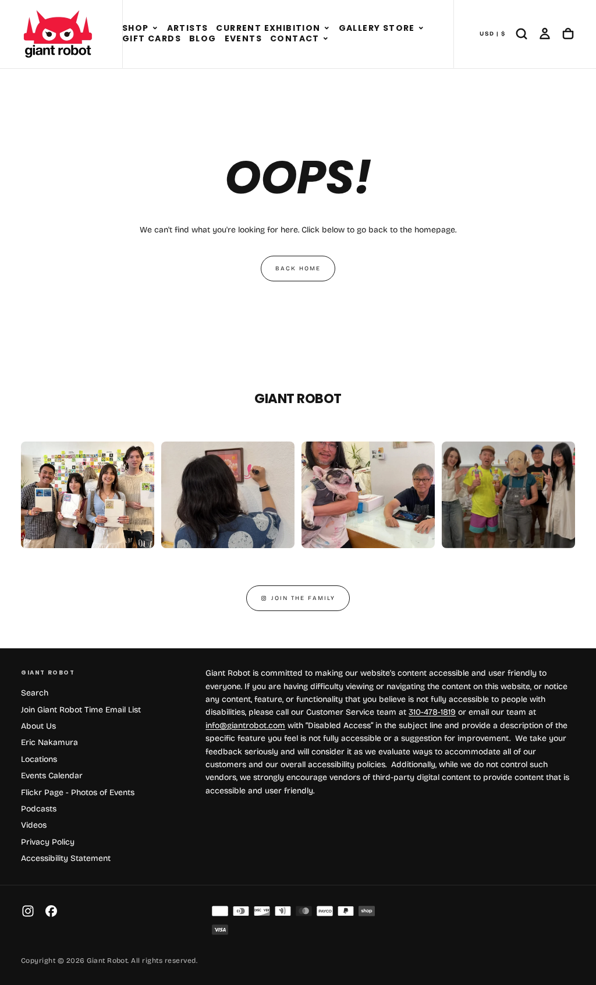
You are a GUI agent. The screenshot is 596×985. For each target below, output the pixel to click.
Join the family (303, 598)
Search (34, 693)
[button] (155, 28)
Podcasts (38, 809)
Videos (34, 825)
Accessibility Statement (66, 858)
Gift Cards (151, 38)
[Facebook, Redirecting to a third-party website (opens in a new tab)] (51, 911)
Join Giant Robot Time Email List (81, 710)
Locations (39, 759)
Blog (203, 38)
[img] (220, 911)
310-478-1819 (432, 712)
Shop (135, 28)
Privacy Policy (47, 842)
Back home (298, 268)
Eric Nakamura (49, 742)
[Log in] (545, 33)
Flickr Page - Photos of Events (77, 792)
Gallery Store (377, 28)
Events (243, 38)
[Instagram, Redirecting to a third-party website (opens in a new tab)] (28, 911)
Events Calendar (52, 776)
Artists (187, 28)
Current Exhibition (268, 28)
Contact (295, 38)
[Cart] (568, 33)
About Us (38, 726)
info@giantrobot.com (245, 725)
